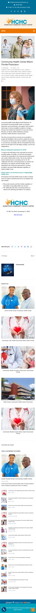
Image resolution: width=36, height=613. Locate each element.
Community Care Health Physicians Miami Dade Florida (18, 340)
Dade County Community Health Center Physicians (18, 402)
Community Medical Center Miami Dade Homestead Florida (18, 432)
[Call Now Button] (4, 609)
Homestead (5, 68)
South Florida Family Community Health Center (18, 310)
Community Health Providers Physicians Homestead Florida (18, 371)
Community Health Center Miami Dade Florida (12, 69)
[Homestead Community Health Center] (18, 21)
